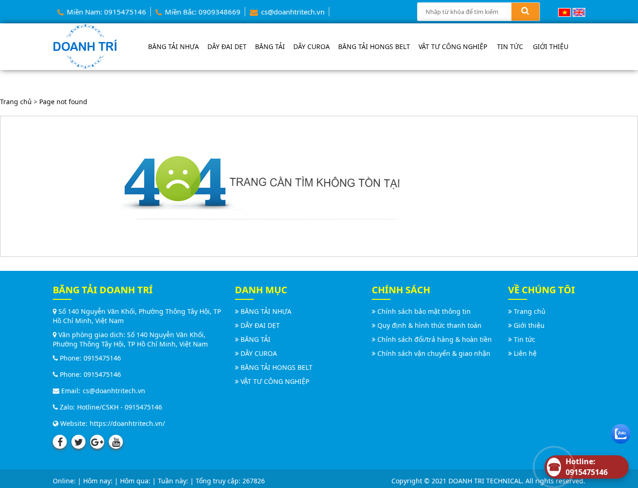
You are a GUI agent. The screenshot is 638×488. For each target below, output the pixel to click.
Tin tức (510, 46)
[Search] (525, 12)
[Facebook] (60, 442)
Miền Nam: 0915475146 (105, 11)
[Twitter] (78, 442)
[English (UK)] (579, 11)
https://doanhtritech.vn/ (127, 423)
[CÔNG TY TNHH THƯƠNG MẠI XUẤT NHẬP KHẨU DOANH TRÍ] (85, 45)
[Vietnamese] (564, 11)
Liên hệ (525, 353)
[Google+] (97, 442)
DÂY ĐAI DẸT (227, 46)
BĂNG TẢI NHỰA (173, 46)
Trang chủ (16, 101)
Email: (69, 390)
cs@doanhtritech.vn (292, 11)
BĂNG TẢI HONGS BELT (374, 46)
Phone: (69, 358)
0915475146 (102, 358)
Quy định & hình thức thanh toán (429, 325)
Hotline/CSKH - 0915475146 (119, 407)
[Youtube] (116, 442)
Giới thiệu (550, 46)
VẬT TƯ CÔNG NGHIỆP (452, 46)
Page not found (63, 101)
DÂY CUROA (311, 46)
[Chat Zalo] (621, 431)
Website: (72, 423)
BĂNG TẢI (270, 46)
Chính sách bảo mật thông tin (424, 311)
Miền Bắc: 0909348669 (202, 11)
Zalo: (66, 407)
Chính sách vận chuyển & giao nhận (433, 353)
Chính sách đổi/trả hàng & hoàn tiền (434, 339)
